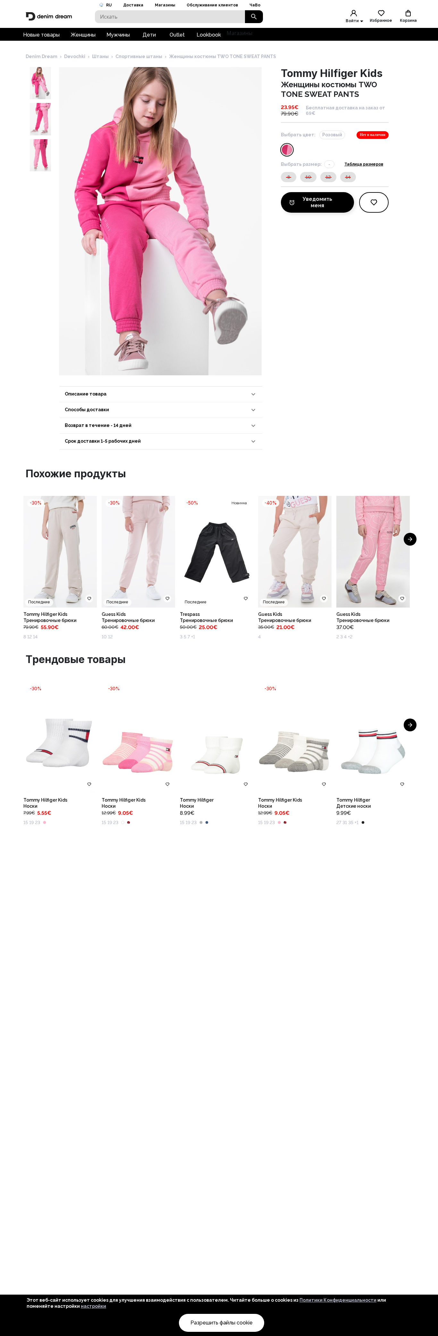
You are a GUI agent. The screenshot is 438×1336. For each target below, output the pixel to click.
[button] (161, 394)
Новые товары (41, 35)
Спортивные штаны (138, 56)
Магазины (165, 5)
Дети (149, 35)
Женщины (83, 35)
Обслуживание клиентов (212, 5)
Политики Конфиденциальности (337, 1300)
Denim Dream (41, 56)
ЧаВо (254, 5)
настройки (93, 1306)
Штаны (100, 56)
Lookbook (209, 35)
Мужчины (118, 35)
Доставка (133, 5)
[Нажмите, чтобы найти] (254, 16)
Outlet (177, 35)
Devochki (74, 56)
